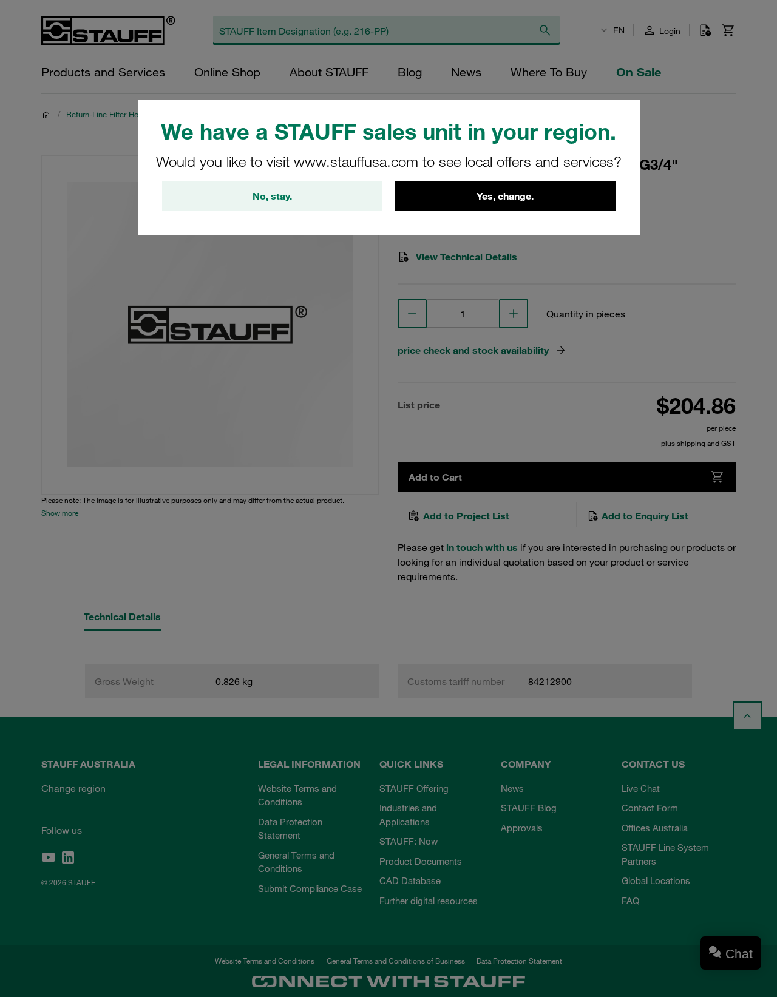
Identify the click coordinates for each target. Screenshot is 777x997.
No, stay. (272, 196)
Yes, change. (505, 196)
